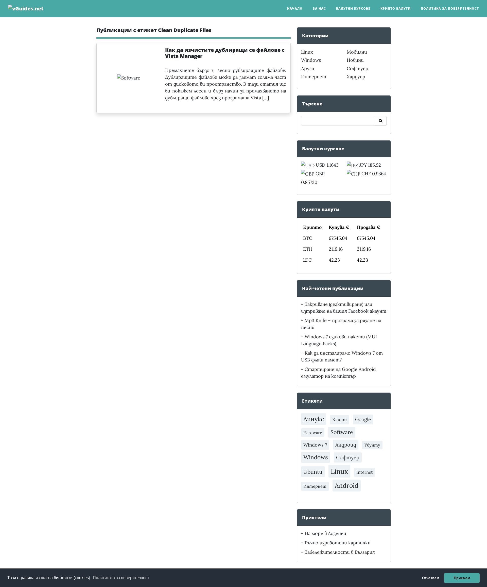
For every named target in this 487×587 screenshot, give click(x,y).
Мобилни (357, 52)
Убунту (372, 445)
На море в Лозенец (325, 533)
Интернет (313, 77)
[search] (381, 121)
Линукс (313, 419)
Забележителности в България (340, 552)
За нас (319, 8)
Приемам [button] (462, 578)
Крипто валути (395, 8)
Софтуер (357, 68)
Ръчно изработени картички (338, 543)
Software (342, 432)
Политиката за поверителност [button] (121, 578)
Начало (295, 8)
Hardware (312, 432)
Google (363, 419)
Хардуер (356, 77)
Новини (355, 60)
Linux (307, 52)
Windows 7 (315, 445)
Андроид (345, 444)
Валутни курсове (353, 8)
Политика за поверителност (450, 8)
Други (307, 68)
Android (346, 485)
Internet (364, 472)
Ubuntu (312, 471)
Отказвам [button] (430, 578)
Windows (311, 60)
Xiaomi (339, 419)
